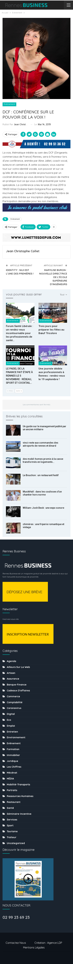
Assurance (13, 678)
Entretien (12, 731)
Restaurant (13, 802)
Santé (10, 807)
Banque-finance (16, 684)
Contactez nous (16, 942)
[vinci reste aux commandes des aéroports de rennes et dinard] (13, 446)
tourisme (12, 831)
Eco (9, 719)
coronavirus (14, 708)
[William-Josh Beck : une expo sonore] (13, 511)
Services (12, 819)
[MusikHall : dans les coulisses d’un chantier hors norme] (13, 495)
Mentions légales (34, 947)
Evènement (9, 104)
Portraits (12, 790)
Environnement (16, 737)
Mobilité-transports (18, 784)
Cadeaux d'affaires (18, 690)
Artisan (11, 672)
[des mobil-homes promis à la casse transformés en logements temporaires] (13, 462)
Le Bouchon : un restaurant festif (41, 475)
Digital (11, 713)
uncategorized (16, 843)
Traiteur (11, 837)
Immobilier (13, 755)
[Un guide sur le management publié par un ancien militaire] (13, 430)
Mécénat (12, 772)
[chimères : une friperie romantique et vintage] (13, 528)
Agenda (11, 661)
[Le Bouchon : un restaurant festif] (13, 479)
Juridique (12, 761)
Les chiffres (14, 766)
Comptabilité (14, 702)
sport (10, 825)
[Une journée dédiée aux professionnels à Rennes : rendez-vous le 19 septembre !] (53, 355)
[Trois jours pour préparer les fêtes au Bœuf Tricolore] (53, 313)
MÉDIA (10, 778)
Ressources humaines (20, 796)
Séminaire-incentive (19, 813)
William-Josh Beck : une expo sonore (43, 507)
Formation (13, 749)
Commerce (13, 696)
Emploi (11, 725)
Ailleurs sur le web (18, 667)
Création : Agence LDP (48, 942)
